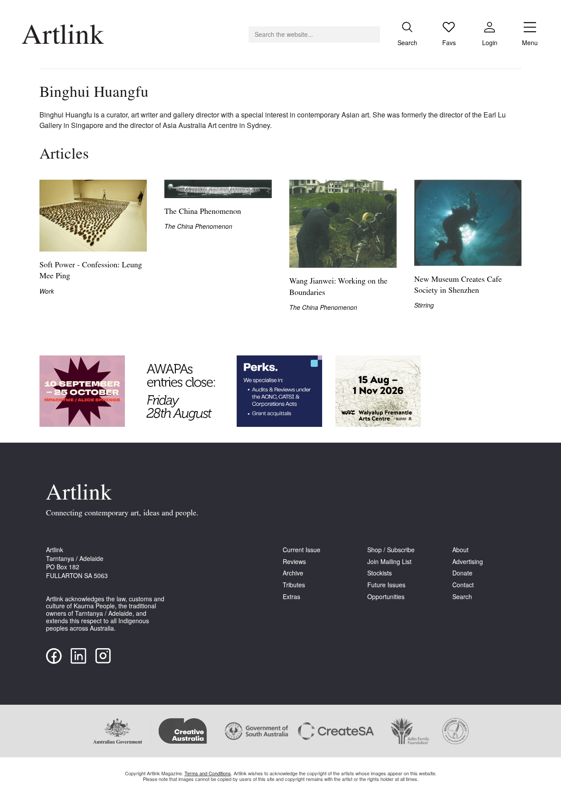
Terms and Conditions (208, 773)
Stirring (424, 305)
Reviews (294, 561)
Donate (462, 573)
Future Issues (386, 585)
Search (462, 597)
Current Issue (301, 550)
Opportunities (386, 597)
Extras (291, 597)
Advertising (467, 561)
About (460, 550)
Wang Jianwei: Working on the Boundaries (338, 287)
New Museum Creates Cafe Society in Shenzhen (458, 285)
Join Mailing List (389, 561)
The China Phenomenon (202, 212)
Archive (293, 573)
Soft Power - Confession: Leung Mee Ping (90, 271)
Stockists (379, 573)
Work (46, 291)
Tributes (294, 585)
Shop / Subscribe (391, 550)
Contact (463, 585)
